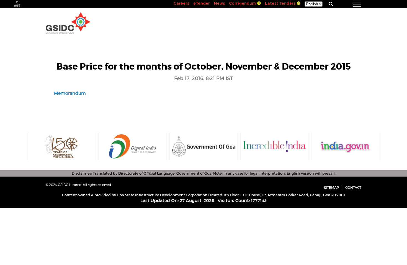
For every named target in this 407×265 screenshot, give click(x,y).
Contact (353, 187)
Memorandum (70, 93)
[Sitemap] (17, 4)
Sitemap (331, 187)
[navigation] (350, 4)
